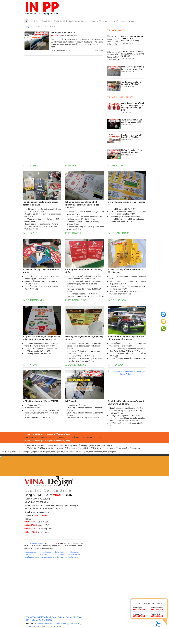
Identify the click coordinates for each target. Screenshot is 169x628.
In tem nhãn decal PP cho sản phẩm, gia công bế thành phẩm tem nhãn (127, 212)
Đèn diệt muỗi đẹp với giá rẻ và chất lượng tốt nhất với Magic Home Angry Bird (132, 106)
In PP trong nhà (34, 300)
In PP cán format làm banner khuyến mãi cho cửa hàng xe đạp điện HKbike (84, 217)
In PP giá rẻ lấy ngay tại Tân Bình (37, 348)
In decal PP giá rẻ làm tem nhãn (122, 216)
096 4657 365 (30, 525)
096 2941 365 (30, 528)
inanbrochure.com (32, 557)
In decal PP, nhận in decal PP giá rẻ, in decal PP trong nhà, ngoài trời (126, 220)
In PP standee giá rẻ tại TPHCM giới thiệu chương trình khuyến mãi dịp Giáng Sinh (83, 294)
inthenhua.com (61, 552)
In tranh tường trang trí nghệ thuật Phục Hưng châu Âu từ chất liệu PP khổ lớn (127, 349)
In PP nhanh (30, 364)
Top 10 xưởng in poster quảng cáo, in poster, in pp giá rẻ (40, 203)
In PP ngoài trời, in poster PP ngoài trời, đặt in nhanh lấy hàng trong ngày (85, 359)
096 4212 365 (30, 532)
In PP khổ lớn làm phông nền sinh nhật (124, 358)
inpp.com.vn (62, 557)
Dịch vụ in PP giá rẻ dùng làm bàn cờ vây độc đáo (132, 68)
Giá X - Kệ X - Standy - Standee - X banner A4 (85, 407)
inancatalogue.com (48, 557)
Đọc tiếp (98, 51)
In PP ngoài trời (76, 300)
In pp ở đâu (115, 364)
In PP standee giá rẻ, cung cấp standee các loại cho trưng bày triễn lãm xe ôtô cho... (84, 282)
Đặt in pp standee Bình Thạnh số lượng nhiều (83, 270)
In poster (132, 21)
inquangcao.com (30, 552)
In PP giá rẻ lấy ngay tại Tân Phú (122, 415)
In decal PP (113, 21)
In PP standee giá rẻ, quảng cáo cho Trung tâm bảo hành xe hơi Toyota (84, 277)
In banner (123, 21)
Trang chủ (28, 27)
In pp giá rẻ (30, 233)
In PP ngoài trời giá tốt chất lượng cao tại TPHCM (84, 338)
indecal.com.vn (43, 554)
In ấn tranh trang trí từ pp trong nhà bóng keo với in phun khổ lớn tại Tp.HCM (127, 419)
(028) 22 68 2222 (42, 515)
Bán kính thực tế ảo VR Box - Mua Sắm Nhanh (131, 136)
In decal (84, 21)
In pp (31, 21)
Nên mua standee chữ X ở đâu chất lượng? (84, 289)
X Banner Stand (40, 21)
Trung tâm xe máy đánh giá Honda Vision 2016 (131, 121)
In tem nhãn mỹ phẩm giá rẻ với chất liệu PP (126, 203)
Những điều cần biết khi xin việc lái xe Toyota (131, 151)
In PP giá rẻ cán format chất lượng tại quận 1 (127, 423)
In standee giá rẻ (74, 405)
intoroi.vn (30, 554)
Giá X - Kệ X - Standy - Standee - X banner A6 (85, 412)
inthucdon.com (75, 552)
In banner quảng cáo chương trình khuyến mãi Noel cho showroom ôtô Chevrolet (82, 205)
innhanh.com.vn (46, 552)
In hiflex (92, 21)
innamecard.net (74, 554)
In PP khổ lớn (102, 21)
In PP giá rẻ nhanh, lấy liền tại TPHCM (40, 401)
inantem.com (59, 554)
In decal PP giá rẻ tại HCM (120, 209)
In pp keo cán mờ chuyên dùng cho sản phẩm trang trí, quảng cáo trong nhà (41, 338)
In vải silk (64, 21)
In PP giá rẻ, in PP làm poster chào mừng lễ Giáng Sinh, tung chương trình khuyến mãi (41, 411)
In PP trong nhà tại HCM (34, 351)
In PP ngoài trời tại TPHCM (63, 33)
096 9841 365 (30, 521)
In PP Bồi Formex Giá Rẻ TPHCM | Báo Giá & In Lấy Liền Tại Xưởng (132, 38)
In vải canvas (74, 21)
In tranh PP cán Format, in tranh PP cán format (127, 276)
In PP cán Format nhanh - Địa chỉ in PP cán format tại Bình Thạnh (126, 338)
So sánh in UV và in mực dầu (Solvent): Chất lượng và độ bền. (132, 54)
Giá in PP (28, 289)
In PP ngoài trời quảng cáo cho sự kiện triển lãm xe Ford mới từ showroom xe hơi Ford (84, 344)
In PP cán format (119, 233)
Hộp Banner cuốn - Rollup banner (80, 417)
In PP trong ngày (31, 405)
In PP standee (74, 233)
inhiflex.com (73, 557)
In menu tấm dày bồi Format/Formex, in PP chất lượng (126, 270)
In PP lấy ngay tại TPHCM (34, 417)
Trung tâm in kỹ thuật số (34, 543)
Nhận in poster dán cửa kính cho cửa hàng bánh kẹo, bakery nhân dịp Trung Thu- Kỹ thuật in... (41, 226)
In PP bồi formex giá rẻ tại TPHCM (38, 286)
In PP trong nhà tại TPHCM (35, 353)
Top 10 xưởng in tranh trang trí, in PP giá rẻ (131, 83)
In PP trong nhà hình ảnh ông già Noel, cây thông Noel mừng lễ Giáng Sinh (41, 344)
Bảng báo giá (53, 21)
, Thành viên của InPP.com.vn (64, 36)
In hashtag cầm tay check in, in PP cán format (41, 270)
